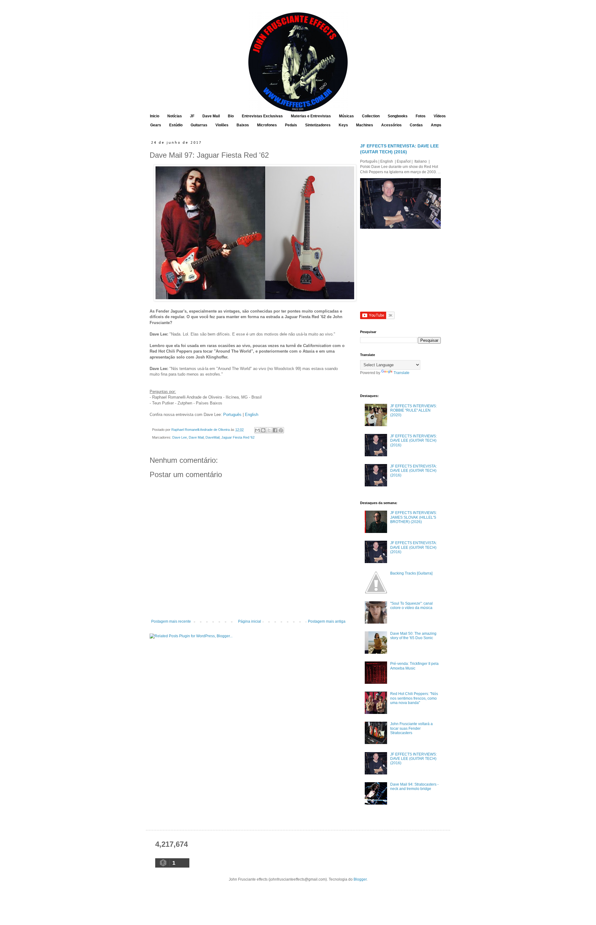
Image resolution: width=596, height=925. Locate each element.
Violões (221, 125)
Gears (155, 125)
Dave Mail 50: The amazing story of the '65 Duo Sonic (413, 635)
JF (192, 116)
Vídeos (440, 116)
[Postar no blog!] (263, 430)
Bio (231, 116)
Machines (364, 125)
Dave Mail (211, 116)
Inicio (154, 116)
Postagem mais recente (171, 621)
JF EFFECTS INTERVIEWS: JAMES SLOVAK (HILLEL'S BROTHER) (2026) (413, 517)
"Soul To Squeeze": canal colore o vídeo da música (411, 605)
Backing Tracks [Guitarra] (411, 573)
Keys (343, 125)
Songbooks (398, 116)
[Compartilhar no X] (269, 430)
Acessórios (391, 125)
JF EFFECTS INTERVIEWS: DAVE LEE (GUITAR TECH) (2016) (413, 440)
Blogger (360, 879)
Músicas (346, 116)
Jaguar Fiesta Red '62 (238, 437)
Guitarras (199, 125)
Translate (401, 373)
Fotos (421, 116)
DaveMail (212, 437)
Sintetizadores (318, 125)
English (251, 414)
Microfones (267, 125)
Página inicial (249, 621)
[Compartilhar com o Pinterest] (281, 430)
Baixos (243, 125)
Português (232, 414)
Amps (436, 125)
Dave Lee (179, 437)
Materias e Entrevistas (311, 116)
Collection (371, 116)
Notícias (174, 116)
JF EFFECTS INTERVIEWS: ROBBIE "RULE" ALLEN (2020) (413, 410)
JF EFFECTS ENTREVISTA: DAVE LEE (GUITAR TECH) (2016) (413, 470)
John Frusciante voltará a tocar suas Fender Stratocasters (411, 728)
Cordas (416, 125)
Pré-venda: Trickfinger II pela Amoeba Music (414, 665)
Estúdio (176, 125)
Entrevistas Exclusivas (262, 116)
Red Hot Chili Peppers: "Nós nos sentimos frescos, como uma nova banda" (414, 698)
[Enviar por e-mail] (257, 430)
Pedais (291, 125)
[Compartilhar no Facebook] (275, 430)
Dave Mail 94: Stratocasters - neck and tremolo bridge (414, 786)
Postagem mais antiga (326, 621)
